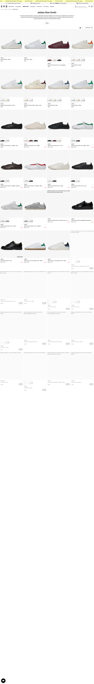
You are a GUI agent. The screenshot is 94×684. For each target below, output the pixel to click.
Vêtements (39, 6)
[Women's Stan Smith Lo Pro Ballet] (11, 123)
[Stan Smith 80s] (11, 43)
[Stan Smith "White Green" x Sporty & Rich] (58, 204)
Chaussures (32, 6)
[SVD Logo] (4, 6)
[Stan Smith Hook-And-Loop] (11, 285)
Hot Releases (18, 6)
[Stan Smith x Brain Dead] (35, 325)
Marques (52, 6)
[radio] (78, 28)
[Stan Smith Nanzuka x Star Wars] (58, 366)
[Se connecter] (89, 6)
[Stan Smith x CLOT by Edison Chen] (35, 244)
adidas (10, 9)
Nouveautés (11, 6)
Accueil (2, 9)
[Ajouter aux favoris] (22, 58)
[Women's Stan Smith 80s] (11, 83)
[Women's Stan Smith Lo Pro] (58, 43)
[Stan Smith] (35, 43)
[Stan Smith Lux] (35, 285)
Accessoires (46, 6)
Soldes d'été (26, 6)
